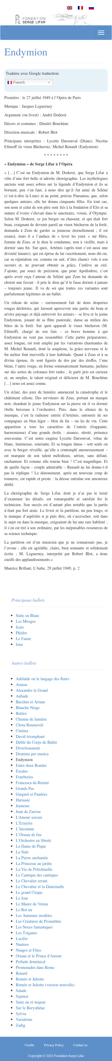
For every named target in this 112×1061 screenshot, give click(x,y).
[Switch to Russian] (91, 7)
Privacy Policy (54, 1045)
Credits (29, 1045)
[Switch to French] (80, 7)
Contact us (80, 1045)
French (18, 82)
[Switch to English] (69, 7)
